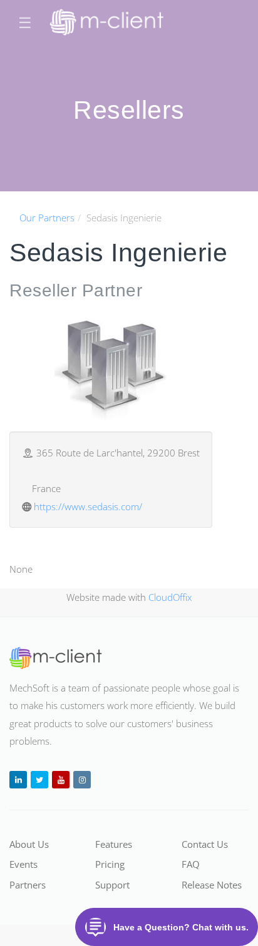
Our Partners (47, 217)
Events (23, 864)
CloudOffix (170, 597)
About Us (29, 844)
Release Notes (212, 884)
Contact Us (205, 844)
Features (113, 844)
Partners (27, 884)
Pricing (110, 864)
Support (112, 884)
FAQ (191, 864)
